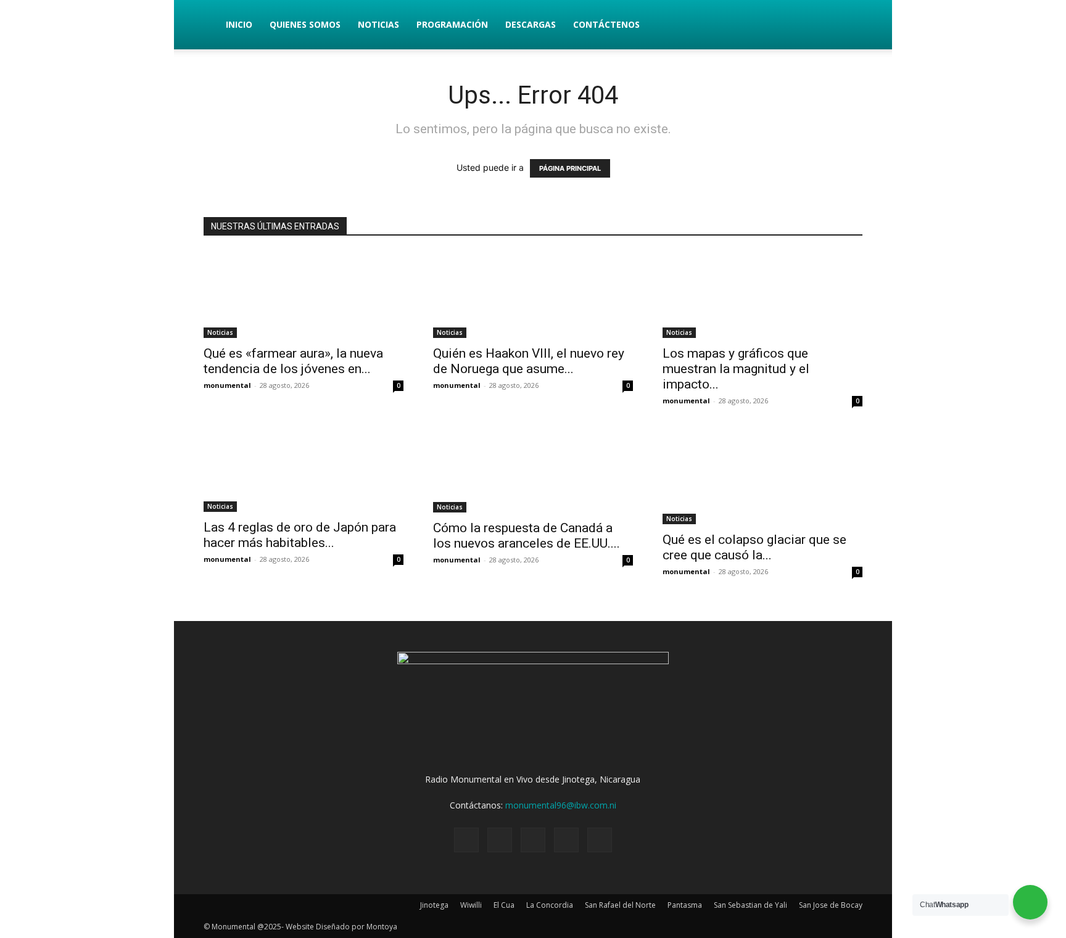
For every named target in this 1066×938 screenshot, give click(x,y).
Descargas (530, 24)
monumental (227, 385)
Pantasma (684, 905)
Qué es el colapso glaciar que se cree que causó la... (754, 547)
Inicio (239, 24)
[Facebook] (466, 840)
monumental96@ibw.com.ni (560, 805)
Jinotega (434, 905)
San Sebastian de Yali (750, 905)
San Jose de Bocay (830, 905)
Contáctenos (606, 24)
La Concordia (549, 905)
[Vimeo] (533, 840)
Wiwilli (471, 905)
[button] (847, 25)
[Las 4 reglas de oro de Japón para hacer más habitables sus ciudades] (303, 469)
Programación (452, 24)
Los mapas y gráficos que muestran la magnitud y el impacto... (736, 369)
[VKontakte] (566, 840)
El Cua (504, 905)
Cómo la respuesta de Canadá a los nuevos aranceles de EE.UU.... (526, 535)
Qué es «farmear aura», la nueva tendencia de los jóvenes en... (293, 361)
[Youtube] (599, 840)
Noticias (378, 24)
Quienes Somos (305, 24)
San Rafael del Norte (620, 905)
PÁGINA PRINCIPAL (570, 168)
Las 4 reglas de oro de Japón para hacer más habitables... (300, 535)
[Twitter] (499, 840)
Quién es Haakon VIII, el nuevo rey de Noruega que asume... (528, 361)
